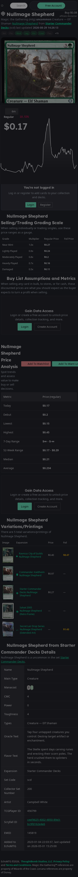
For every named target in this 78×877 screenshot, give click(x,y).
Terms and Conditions (18, 865)
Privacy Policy (61, 861)
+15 (56, 33)
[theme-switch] (33, 6)
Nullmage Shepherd (25, 23)
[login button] (71, 5)
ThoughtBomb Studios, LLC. (37, 861)
